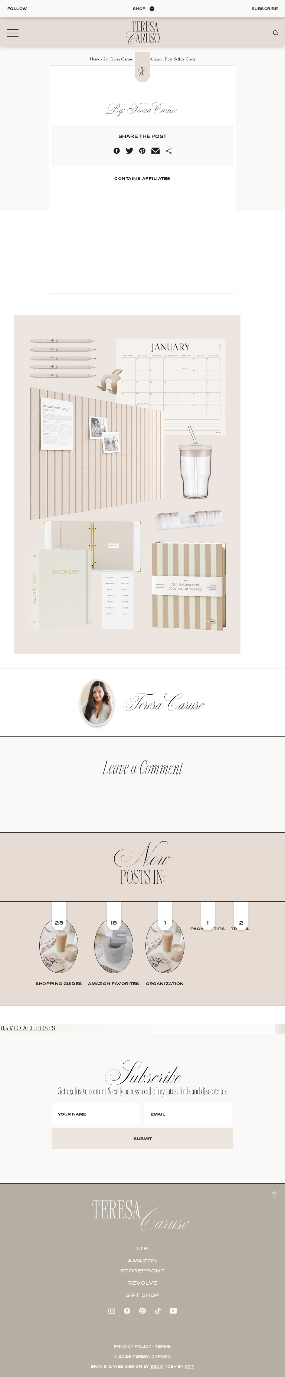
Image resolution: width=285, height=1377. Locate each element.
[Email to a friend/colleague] (155, 152)
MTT (189, 1366)
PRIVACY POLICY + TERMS (142, 1346)
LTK (143, 1248)
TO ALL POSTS (27, 1029)
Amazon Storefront (142, 1266)
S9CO (156, 1366)
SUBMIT (143, 1138)
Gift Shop (142, 1295)
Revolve (142, 1283)
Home (95, 59)
